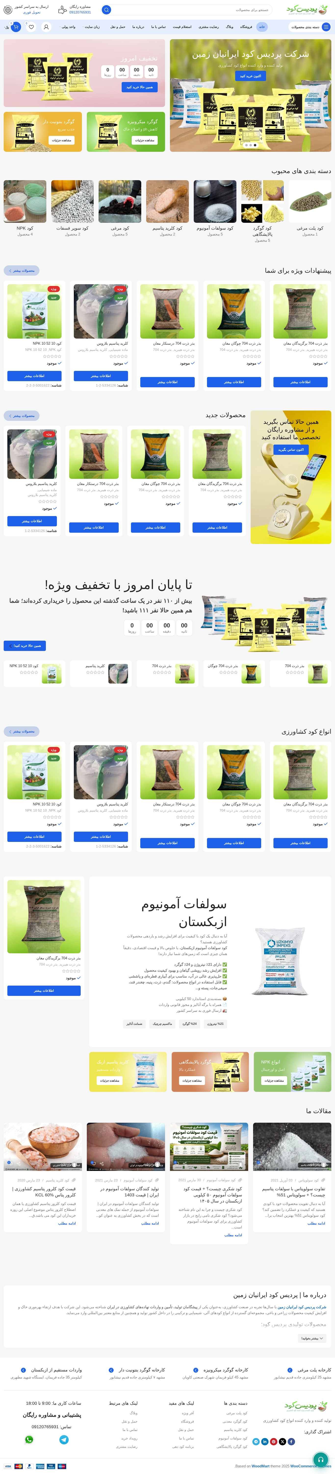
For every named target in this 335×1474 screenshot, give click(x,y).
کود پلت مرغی (236, 1413)
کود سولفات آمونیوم (221, 1180)
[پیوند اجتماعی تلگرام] (256, 1441)
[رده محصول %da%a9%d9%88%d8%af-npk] (25, 210)
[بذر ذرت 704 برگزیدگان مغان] (300, 311)
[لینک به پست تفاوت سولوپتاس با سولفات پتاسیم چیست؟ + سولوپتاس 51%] (292, 1147)
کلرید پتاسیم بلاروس (112, 343)
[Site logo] (306, 9)
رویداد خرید (129, 1438)
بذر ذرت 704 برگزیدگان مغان (305, 343)
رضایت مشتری (127, 1447)
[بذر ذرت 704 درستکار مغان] (167, 311)
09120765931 (45, 1426)
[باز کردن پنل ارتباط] (320, 1459)
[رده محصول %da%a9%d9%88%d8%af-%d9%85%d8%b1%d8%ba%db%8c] (120, 210)
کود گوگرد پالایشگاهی (232, 1447)
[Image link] (305, 1406)
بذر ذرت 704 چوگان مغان (241, 343)
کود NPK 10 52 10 (47, 343)
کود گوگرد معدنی (235, 1421)
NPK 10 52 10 (36, 350)
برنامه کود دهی (183, 1447)
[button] (325, 95)
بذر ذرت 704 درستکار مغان (174, 343)
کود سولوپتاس (308, 1180)
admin (315, 1164)
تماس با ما (186, 1438)
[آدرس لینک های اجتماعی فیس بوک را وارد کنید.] (291, 1441)
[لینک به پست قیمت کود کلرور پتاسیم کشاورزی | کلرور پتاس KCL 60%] (43, 1147)
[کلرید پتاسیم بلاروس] (118, 674)
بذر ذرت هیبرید (317, 350)
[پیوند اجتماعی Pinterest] (273, 1441)
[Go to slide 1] (255, 145)
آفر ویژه (188, 1413)
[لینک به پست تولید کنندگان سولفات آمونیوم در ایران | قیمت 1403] (126, 1147)
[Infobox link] (26, 9)
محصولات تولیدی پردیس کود (294, 1324)
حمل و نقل (186, 1430)
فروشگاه (187, 1421)
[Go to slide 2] (250, 145)
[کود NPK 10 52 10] (52, 674)
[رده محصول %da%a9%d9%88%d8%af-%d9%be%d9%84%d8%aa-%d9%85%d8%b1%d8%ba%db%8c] (310, 210)
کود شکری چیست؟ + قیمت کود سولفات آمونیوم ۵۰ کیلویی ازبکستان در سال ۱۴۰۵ (212, 1194)
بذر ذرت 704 (295, 350)
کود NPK (55, 350)
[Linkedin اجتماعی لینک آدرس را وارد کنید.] (265, 1441)
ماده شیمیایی (118, 350)
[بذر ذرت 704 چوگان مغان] (234, 311)
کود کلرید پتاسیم (57, 1180)
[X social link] (282, 1441)
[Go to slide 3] (246, 145)
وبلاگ (134, 1413)
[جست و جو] (106, 9)
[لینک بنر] (84, 73)
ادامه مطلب (316, 1223)
